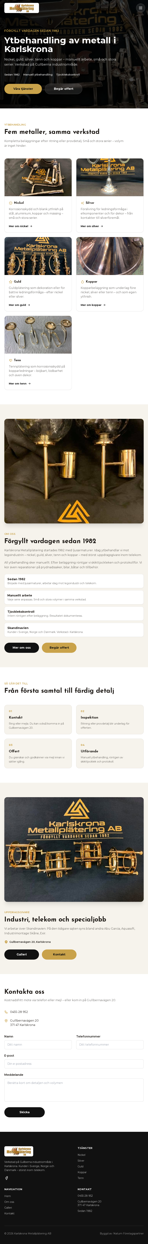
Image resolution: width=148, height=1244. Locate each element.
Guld (80, 1166)
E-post (9, 1055)
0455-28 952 (85, 1195)
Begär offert (63, 89)
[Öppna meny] (140, 7)
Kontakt (59, 954)
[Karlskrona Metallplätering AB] (21, 8)
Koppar (82, 1172)
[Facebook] (6, 1178)
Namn (8, 1036)
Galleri (22, 954)
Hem (7, 1196)
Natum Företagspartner (128, 1233)
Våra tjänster (23, 89)
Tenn (81, 1178)
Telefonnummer (88, 1036)
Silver (81, 1160)
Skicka (24, 1112)
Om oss (9, 1202)
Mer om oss (22, 647)
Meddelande (13, 1075)
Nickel (81, 1155)
